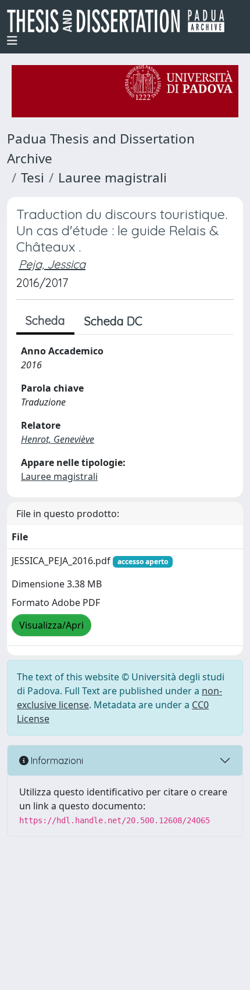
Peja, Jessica (52, 264)
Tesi (32, 177)
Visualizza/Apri (51, 625)
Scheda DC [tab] (113, 321)
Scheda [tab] (45, 320)
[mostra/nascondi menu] (12, 40)
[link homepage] (120, 21)
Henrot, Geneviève (57, 439)
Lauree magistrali (112, 177)
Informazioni (55, 760)
